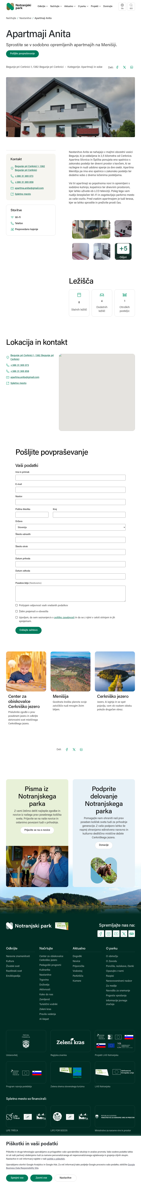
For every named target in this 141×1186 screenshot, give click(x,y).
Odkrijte (11, 948)
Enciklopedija (13, 976)
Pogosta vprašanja (116, 996)
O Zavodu (111, 961)
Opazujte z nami (115, 971)
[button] (43, 6)
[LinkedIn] (131, 67)
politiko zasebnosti (64, 618)
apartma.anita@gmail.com (29, 188)
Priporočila (78, 966)
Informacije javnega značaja (116, 1003)
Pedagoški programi (50, 965)
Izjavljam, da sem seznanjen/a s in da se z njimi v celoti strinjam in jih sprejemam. (67, 620)
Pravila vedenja (47, 1014)
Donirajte (107, 6)
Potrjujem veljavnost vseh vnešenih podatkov (43, 605)
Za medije (111, 986)
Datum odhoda (22, 571)
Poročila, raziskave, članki (120, 966)
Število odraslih (23, 534)
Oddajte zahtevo (28, 630)
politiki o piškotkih (56, 1159)
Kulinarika (44, 970)
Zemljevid (44, 999)
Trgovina (44, 980)
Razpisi (110, 976)
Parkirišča (78, 976)
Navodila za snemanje (118, 991)
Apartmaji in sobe (91, 67)
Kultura (10, 961)
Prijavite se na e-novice (37, 830)
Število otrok (21, 547)
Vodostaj (77, 971)
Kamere (77, 981)
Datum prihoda (22, 559)
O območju (112, 956)
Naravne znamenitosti (18, 956)
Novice (76, 961)
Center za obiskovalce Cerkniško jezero (51, 958)
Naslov (18, 496)
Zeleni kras (45, 1009)
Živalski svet (13, 966)
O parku (111, 948)
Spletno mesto (23, 194)
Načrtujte (11, 18)
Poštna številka (22, 509)
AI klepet (44, 1019)
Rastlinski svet (14, 971)
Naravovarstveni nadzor (119, 981)
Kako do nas (46, 994)
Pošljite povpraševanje (22, 54)
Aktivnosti (44, 990)
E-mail (18, 484)
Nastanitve (25, 18)
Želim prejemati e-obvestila (33, 611)
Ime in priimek (22, 472)
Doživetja (44, 985)
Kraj (55, 509)
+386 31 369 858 (24, 182)
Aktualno (79, 948)
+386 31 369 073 (24, 176)
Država (18, 521)
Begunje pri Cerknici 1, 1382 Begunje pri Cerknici (35, 67)
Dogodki (77, 956)
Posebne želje (28, 583)
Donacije (104, 845)
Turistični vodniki (48, 1004)
